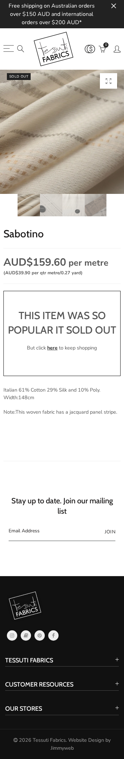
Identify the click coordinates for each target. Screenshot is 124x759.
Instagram (12, 635)
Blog (26, 635)
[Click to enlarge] (108, 81)
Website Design (86, 740)
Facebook (53, 635)
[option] (62, 132)
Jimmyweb (62, 748)
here (52, 347)
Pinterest (39, 635)
